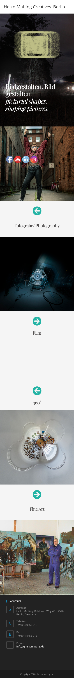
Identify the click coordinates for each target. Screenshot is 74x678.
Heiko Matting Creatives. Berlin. (35, 7)
